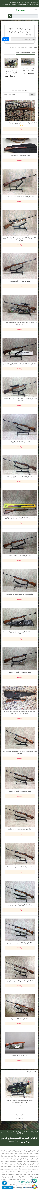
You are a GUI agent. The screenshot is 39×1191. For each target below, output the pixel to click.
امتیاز (31, 94)
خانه (35, 47)
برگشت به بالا (18, 1126)
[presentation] (22, 1115)
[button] (26, 91)
